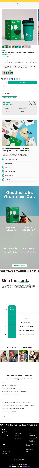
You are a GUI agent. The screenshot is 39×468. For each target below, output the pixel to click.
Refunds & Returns (6, 451)
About (3, 446)
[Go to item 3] (9, 46)
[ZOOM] (35, 42)
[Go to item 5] (16, 46)
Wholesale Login (32, 438)
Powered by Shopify (23, 464)
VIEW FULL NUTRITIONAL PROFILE (9, 97)
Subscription (32, 435)
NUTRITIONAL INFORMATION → (20, 265)
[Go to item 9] (29, 46)
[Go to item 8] (26, 46)
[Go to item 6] (19, 46)
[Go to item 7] (23, 46)
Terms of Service (5, 455)
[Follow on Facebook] (18, 462)
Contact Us (4, 448)
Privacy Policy (4, 453)
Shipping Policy (5, 449)
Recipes (17, 435)
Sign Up (30, 433)
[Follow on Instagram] (20, 462)
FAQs (16, 431)
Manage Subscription (32, 441)
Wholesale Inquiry (33, 437)
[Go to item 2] (6, 46)
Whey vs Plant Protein (18, 439)
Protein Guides (18, 433)
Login (30, 431)
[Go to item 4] (13, 46)
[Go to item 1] (3, 46)
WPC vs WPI (17, 437)
